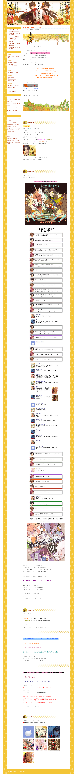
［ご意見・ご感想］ (12, 122)
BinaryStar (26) (11, 77)
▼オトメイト (10, 96)
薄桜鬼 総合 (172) (12, 79)
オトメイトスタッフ (26, 29)
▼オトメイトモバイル (12, 108)
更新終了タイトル (12, 91)
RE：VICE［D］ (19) (13, 72)
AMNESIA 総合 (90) (12, 62)
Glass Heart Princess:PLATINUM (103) (12, 66)
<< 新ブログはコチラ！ (12, 110)
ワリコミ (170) (11, 87)
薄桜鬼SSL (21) (11, 80)
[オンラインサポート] (12, 138)
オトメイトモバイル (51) (13, 85)
